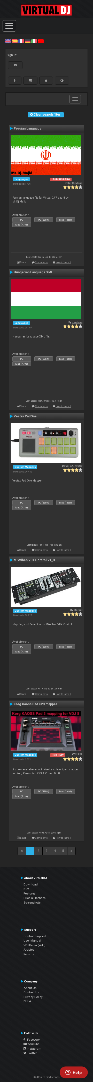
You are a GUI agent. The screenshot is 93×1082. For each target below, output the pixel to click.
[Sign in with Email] (15, 65)
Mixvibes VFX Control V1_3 (34, 560)
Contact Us (31, 992)
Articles (29, 949)
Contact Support (35, 936)
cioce (78, 753)
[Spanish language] (14, 41)
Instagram (33, 1048)
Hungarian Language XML (33, 272)
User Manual (32, 940)
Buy (26, 889)
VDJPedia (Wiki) (34, 945)
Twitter (31, 1053)
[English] (8, 41)
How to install (63, 262)
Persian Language (28, 128)
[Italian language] (34, 41)
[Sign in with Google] (62, 80)
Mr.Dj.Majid (75, 183)
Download (31, 884)
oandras (77, 322)
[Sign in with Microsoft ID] (30, 80)
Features (29, 893)
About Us (30, 988)
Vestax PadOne (25, 416)
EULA (27, 1001)
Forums (29, 954)
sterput (78, 609)
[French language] (21, 41)
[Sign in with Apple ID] (46, 80)
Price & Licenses (34, 898)
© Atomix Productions (47, 1077)
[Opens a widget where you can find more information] (73, 1072)
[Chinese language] (41, 41)
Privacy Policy (33, 997)
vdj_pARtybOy (73, 465)
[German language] (27, 41)
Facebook (32, 1039)
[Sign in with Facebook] (14, 80)
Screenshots (32, 902)
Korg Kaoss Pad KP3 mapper (35, 704)
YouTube (33, 1044)
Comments (41, 262)
